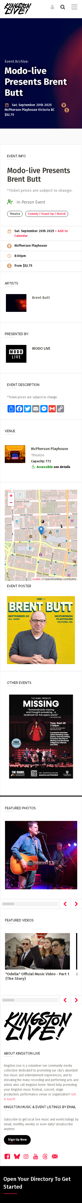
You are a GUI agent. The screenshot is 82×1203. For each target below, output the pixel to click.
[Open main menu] (73, 8)
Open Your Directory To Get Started (37, 1183)
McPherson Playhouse (21, 110)
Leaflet (36, 579)
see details (62, 467)
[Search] (62, 7)
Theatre (15, 213)
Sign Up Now (17, 1139)
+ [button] (11, 496)
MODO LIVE (41, 348)
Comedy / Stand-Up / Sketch (47, 213)
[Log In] (52, 7)
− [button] (11, 502)
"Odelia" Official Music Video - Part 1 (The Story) (37, 976)
